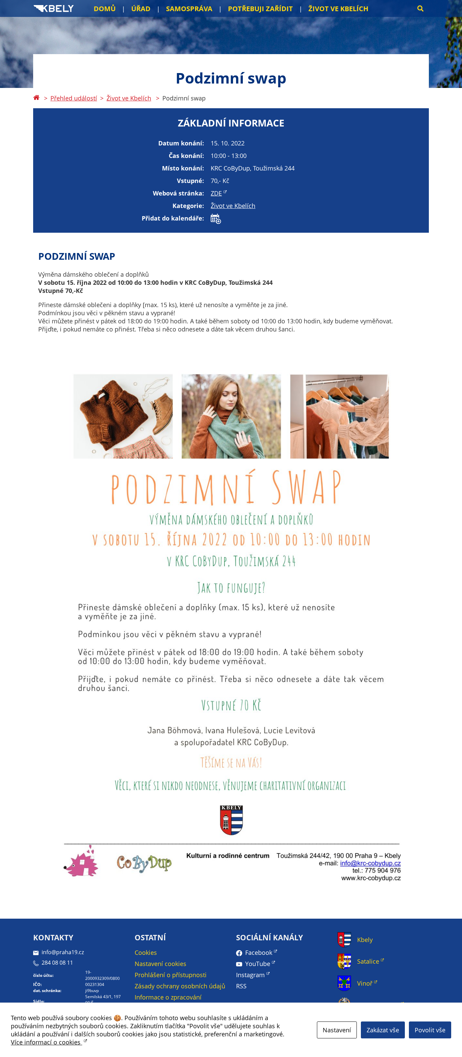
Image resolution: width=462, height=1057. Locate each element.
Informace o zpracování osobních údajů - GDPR (168, 1001)
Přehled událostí (73, 98)
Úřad (141, 8)
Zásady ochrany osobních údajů (180, 986)
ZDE (216, 193)
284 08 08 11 (57, 962)
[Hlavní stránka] (36, 98)
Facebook (258, 952)
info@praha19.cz (63, 952)
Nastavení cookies (160, 964)
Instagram (250, 975)
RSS (241, 986)
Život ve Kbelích (338, 8)
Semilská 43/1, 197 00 (103, 1000)
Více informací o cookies (46, 1042)
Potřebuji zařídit (260, 8)
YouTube (257, 964)
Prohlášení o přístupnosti (171, 975)
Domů (105, 8)
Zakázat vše (383, 1030)
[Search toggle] (420, 8)
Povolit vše (430, 1030)
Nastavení (337, 1030)
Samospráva (189, 8)
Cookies (146, 952)
